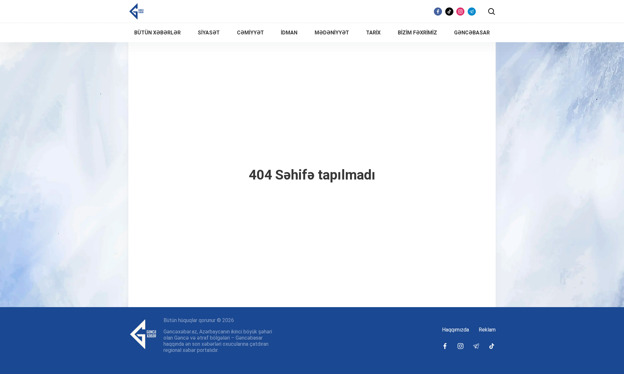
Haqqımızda (455, 330)
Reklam (487, 330)
